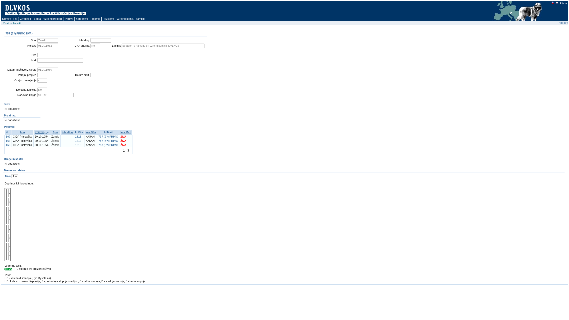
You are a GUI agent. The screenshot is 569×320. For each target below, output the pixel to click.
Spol (55, 132)
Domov (6, 18)
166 (8, 145)
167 (8, 136)
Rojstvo (39, 132)
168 (8, 140)
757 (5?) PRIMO (108, 136)
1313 (78, 136)
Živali (6, 23)
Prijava (563, 3)
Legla (37, 18)
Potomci (95, 18)
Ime (22, 132)
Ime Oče (91, 132)
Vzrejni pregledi (52, 18)
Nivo (8, 176)
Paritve (69, 18)
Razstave (108, 18)
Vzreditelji (26, 18)
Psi (15, 18)
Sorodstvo (82, 18)
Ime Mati (125, 132)
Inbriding (67, 132)
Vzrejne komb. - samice (130, 18)
